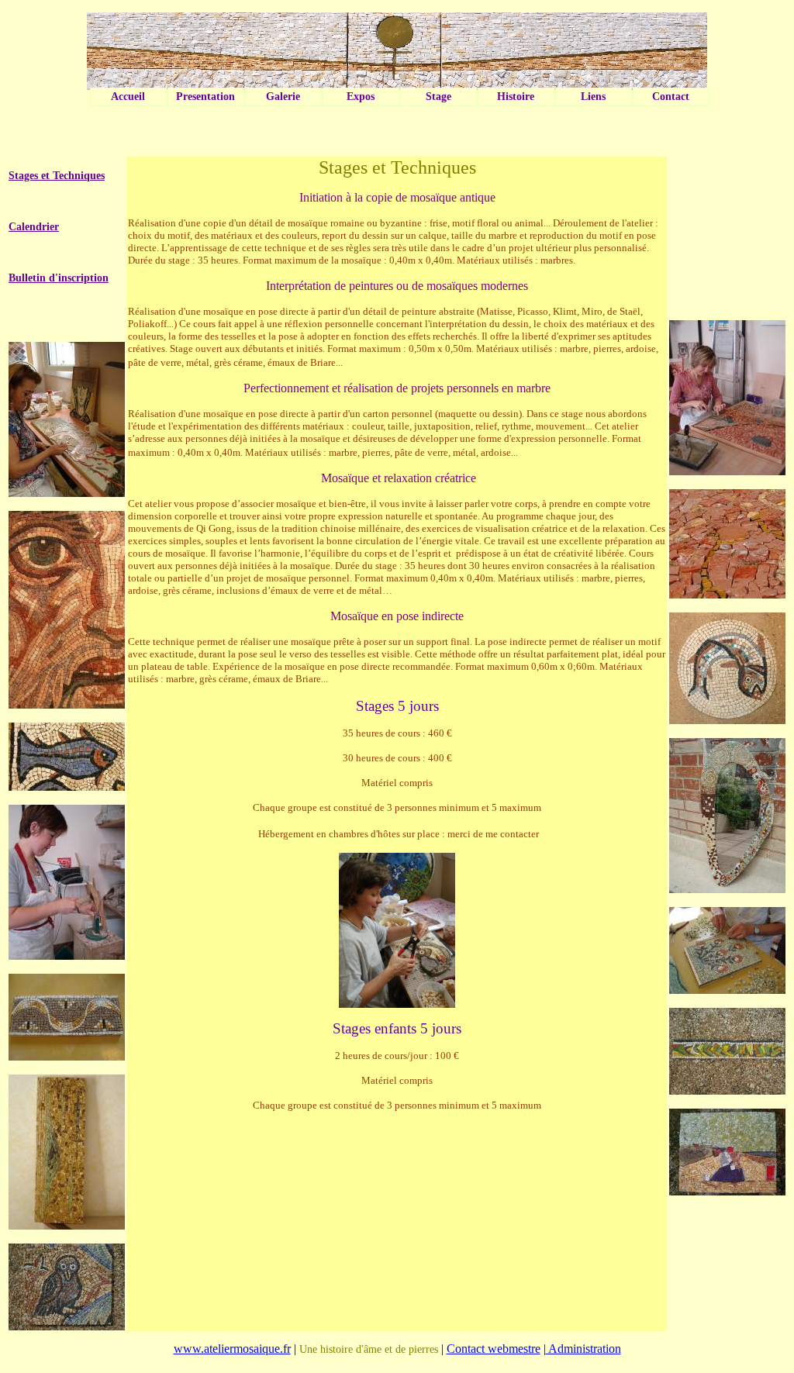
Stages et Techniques (57, 175)
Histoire (515, 96)
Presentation (205, 96)
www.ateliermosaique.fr (232, 1348)
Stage (438, 96)
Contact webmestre (493, 1348)
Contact (670, 96)
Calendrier (34, 227)
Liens (593, 96)
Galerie (283, 96)
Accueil (128, 96)
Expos (361, 96)
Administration (583, 1348)
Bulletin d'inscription (59, 278)
